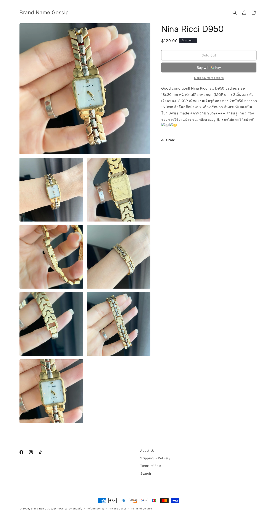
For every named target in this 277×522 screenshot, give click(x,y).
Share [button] (170, 140)
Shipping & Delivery (155, 458)
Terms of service (141, 508)
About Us (147, 450)
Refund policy (96, 508)
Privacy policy (118, 508)
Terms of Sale (150, 465)
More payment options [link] (209, 77)
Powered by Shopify (69, 508)
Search (145, 473)
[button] (234, 12)
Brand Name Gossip (43, 508)
